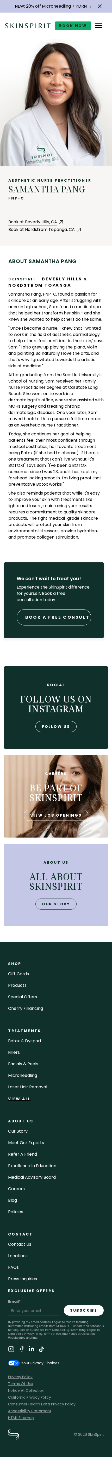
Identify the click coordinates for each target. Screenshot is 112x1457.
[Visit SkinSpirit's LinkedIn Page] (31, 1350)
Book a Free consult (57, 617)
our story (56, 904)
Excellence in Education (32, 1166)
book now (73, 25)
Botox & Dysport (25, 1041)
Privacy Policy (32, 1334)
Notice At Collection (26, 1390)
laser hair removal (27, 1087)
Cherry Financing (25, 1008)
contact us (19, 1244)
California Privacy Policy (29, 1397)
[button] (100, 6)
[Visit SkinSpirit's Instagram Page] (11, 1350)
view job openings (56, 815)
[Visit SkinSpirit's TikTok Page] (41, 1350)
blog (12, 1200)
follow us (56, 726)
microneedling (22, 1075)
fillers (14, 1052)
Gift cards (18, 974)
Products (17, 985)
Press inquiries (22, 1279)
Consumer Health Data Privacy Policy (42, 1404)
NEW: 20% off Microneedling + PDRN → (53, 6)
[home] (28, 26)
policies (15, 1212)
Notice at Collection (82, 1334)
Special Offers (22, 997)
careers (16, 1189)
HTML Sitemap (21, 1417)
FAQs (13, 1267)
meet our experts (26, 1143)
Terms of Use (52, 1334)
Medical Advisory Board (32, 1177)
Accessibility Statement (29, 1411)
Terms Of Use (20, 1383)
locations (18, 1256)
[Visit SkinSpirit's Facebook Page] (21, 1350)
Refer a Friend (22, 1154)
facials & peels (23, 1064)
